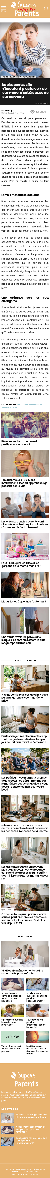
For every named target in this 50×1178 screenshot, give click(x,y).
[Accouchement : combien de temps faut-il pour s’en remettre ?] (12, 984)
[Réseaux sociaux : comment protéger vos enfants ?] (25, 425)
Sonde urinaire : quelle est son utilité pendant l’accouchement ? (36, 997)
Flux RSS (34, 1174)
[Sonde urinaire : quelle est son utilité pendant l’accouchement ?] (37, 984)
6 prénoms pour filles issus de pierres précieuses (12, 1022)
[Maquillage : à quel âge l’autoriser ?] (25, 585)
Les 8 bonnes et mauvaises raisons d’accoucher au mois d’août (37, 1050)
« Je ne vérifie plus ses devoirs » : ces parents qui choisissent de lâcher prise (24, 698)
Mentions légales (20, 1174)
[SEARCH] (46, 8)
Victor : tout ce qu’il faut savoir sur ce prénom (11, 1049)
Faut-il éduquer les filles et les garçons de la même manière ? (21, 564)
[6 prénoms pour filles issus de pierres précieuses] (12, 1010)
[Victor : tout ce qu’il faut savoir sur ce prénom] (12, 1037)
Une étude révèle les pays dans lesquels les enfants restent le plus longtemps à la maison (23, 640)
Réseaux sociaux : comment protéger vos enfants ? (19, 443)
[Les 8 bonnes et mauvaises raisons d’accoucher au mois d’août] (37, 1037)
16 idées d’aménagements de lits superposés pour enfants (22, 972)
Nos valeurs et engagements (18, 1169)
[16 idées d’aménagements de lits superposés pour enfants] (25, 954)
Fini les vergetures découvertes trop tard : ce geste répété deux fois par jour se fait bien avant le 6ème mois (24, 739)
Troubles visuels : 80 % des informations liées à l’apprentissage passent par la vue (24, 483)
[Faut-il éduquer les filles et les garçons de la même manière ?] (25, 546)
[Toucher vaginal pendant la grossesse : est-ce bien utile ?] (37, 1010)
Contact (14, 1172)
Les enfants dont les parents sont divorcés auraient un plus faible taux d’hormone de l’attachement (24, 524)
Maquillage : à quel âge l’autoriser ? (23, 601)
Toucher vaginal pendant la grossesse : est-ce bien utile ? (35, 1023)
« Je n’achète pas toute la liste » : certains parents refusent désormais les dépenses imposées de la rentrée (24, 828)
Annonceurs (39, 1169)
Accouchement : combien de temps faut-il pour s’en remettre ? (11, 997)
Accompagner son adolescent (21, 406)
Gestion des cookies (30, 1172)
